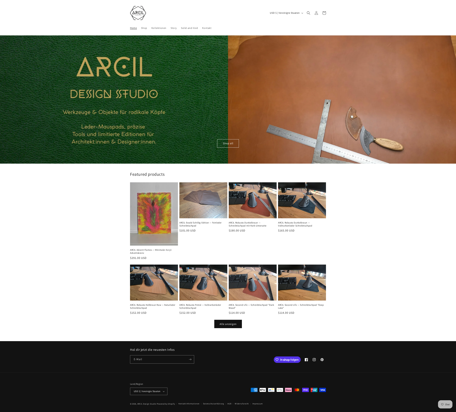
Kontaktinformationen (189, 403)
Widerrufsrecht (242, 403)
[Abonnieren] (190, 359)
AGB (229, 403)
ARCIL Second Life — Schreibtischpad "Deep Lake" (301, 306)
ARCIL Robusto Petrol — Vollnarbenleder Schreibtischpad (200, 306)
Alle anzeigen (228, 324)
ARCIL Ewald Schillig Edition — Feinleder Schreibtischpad (200, 224)
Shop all (228, 143)
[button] (308, 13)
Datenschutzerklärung (213, 403)
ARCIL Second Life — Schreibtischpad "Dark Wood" (251, 306)
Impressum (257, 403)
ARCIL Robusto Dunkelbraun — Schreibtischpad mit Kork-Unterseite (247, 224)
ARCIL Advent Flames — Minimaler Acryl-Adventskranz (151, 251)
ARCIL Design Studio (146, 404)
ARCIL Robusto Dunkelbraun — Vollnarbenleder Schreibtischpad (295, 224)
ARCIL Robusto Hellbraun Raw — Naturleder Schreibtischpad (152, 306)
